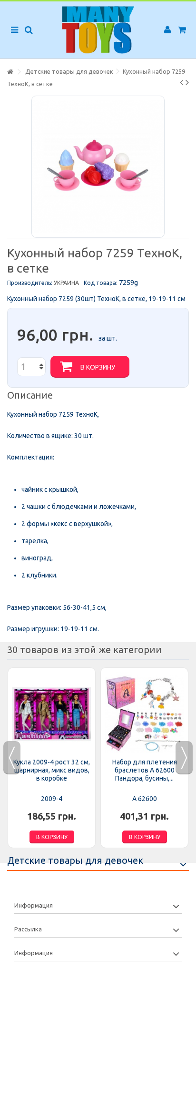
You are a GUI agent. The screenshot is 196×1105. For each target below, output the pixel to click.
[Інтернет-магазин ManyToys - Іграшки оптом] (98, 30)
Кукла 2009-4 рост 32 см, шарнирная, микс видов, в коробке (51, 770)
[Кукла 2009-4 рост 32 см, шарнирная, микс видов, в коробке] (51, 714)
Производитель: (29, 283)
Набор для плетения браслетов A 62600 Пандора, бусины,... (144, 770)
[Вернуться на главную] (10, 72)
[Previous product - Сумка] (181, 82)
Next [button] (184, 757)
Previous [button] (11, 757)
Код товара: (101, 283)
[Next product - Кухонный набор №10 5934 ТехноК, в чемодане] (187, 82)
